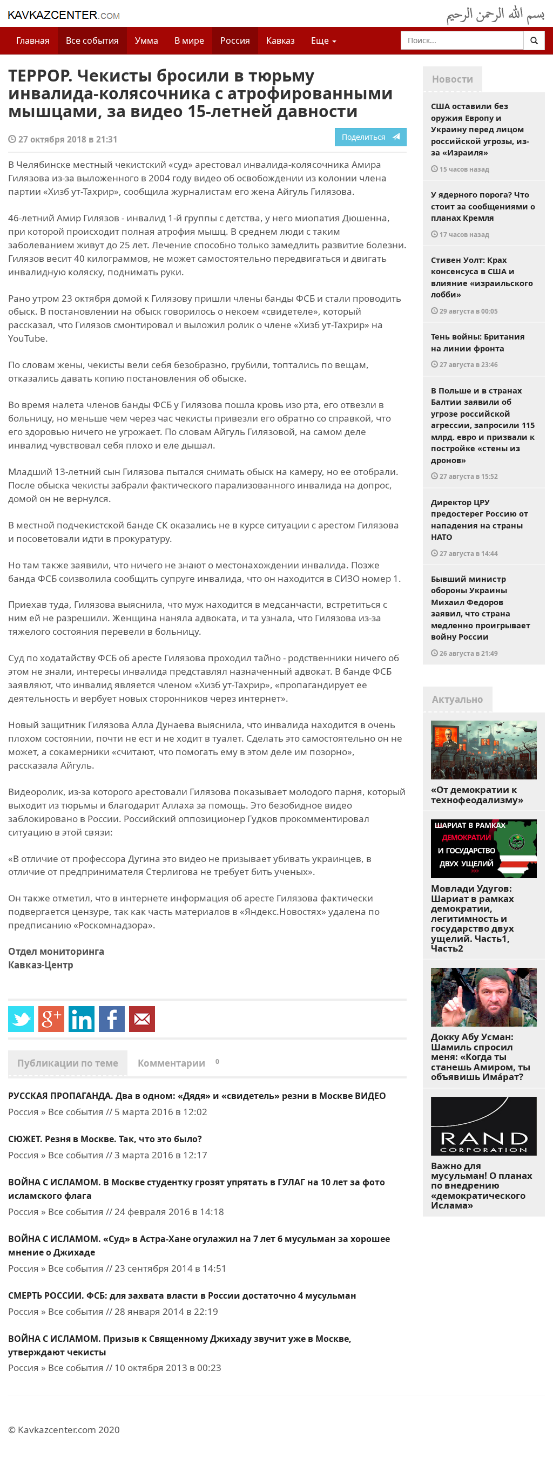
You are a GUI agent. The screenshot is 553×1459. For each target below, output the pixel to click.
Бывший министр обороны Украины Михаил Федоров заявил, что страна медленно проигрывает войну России (480, 615)
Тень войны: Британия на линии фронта (478, 350)
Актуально (457, 699)
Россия (235, 40)
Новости (452, 79)
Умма (146, 40)
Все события (92, 40)
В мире (189, 40)
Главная (33, 40)
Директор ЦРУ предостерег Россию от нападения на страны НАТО (479, 527)
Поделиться (367, 137)
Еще (321, 40)
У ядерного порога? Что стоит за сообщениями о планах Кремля (483, 214)
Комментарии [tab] (178, 1063)
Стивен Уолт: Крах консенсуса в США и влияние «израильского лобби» (482, 284)
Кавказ (280, 40)
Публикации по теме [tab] (67, 1063)
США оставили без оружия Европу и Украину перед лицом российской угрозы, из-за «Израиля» (480, 136)
